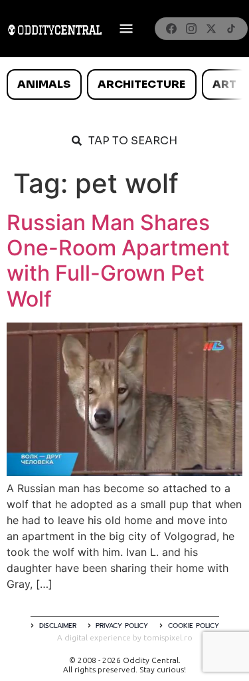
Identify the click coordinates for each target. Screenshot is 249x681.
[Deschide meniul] (126, 28)
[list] (124, 84)
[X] (211, 28)
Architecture (141, 84)
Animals (43, 84)
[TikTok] (231, 28)
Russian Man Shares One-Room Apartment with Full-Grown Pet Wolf (118, 260)
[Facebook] (171, 28)
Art (224, 84)
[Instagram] (191, 28)
